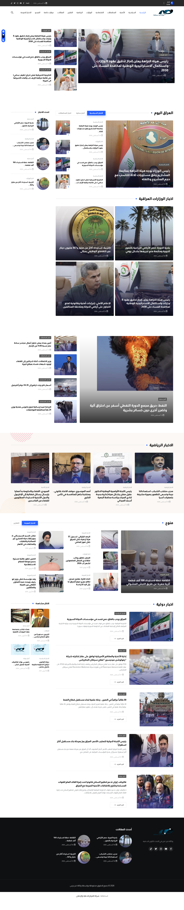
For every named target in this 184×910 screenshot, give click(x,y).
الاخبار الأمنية (45, 487)
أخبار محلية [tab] (80, 113)
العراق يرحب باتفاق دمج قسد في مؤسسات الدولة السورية (96, 619)
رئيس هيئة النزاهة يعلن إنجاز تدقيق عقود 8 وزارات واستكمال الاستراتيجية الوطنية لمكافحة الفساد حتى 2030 (32, 39)
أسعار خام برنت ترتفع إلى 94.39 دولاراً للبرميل (31, 385)
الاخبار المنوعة (26, 12)
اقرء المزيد (120, 638)
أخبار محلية (30, 119)
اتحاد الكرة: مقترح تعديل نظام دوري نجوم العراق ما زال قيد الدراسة (79, 582)
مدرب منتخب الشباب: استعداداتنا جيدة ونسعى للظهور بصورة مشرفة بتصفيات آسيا (155, 494)
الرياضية (79, 12)
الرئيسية (142, 12)
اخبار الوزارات (46, 30)
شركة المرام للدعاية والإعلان (87, 896)
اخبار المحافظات (45, 338)
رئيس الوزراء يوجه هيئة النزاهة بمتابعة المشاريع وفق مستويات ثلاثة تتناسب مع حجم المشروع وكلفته (142, 175)
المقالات (60, 12)
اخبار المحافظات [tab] (64, 113)
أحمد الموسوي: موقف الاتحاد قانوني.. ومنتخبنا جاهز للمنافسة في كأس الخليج (71, 494)
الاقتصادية (100, 12)
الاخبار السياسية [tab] (96, 113)
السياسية (132, 12)
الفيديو (37, 12)
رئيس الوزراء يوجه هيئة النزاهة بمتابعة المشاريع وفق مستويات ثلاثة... (90, 128)
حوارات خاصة (49, 12)
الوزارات (89, 12)
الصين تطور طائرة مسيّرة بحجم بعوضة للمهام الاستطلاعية (24, 561)
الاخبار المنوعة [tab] (29, 523)
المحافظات (111, 12)
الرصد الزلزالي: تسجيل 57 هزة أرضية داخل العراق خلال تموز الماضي (79, 539)
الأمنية (122, 12)
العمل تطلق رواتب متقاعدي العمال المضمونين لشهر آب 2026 (78, 560)
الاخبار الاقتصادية (45, 380)
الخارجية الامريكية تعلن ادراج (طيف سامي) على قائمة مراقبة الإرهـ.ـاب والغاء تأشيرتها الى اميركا (32, 78)
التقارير (70, 12)
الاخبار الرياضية (29, 139)
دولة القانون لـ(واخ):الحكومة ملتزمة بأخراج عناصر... (40, 664)
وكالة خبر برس (75, 886)
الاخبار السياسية (162, 59)
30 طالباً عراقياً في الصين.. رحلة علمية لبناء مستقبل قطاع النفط (94, 700)
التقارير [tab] (16, 523)
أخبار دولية (122, 650)
